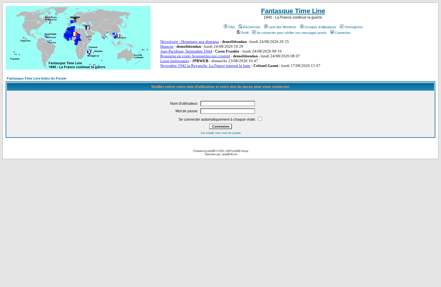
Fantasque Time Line (293, 11)
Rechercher (251, 27)
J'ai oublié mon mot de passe (220, 132)
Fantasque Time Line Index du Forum (36, 78)
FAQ (231, 27)
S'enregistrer (353, 27)
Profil (244, 33)
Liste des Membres (282, 27)
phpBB (211, 151)
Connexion (342, 33)
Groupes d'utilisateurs (320, 27)
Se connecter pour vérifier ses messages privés (291, 33)
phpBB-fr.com (229, 154)
